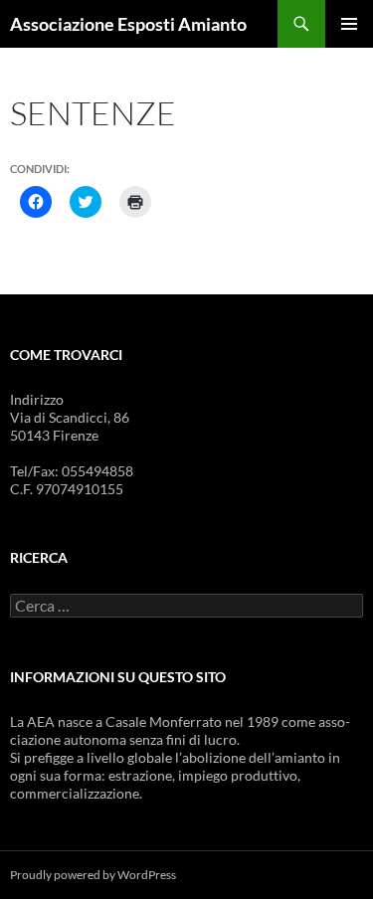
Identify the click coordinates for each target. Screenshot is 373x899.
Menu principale (349, 24)
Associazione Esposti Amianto (128, 24)
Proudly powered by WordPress (93, 874)
